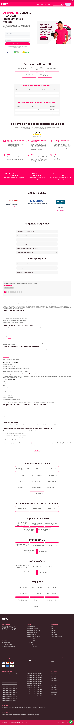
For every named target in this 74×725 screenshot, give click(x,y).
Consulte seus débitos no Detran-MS (34, 691)
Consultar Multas (30, 642)
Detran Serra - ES (51, 566)
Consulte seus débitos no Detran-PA (9, 694)
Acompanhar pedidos (57, 4)
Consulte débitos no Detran (32, 628)
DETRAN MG (22, 509)
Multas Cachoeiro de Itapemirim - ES (22, 545)
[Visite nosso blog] (27, 660)
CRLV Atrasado (37, 475)
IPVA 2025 (53, 630)
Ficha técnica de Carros (31, 651)
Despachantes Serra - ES (51, 523)
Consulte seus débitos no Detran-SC (9, 680)
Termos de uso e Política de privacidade (20, 47)
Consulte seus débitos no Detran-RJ (34, 673)
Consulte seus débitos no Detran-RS (34, 677)
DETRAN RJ (37, 509)
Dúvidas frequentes (8, 644)
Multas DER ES (22, 488)
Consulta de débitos (15, 619)
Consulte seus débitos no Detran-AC (9, 688)
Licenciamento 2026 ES (37, 68)
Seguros (28, 653)
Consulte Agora (16, 43)
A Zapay (37, 4)
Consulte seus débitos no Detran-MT (9, 692)
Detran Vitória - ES (44, 572)
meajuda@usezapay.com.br (9, 646)
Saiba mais (43, 707)
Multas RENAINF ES (37, 494)
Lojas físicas (6, 640)
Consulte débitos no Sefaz (32, 632)
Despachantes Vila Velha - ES (30, 530)
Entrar (67, 4)
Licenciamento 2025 (31, 638)
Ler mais (36, 450)
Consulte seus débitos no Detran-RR (9, 698)
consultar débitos (29, 442)
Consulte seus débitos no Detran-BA (34, 681)
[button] (37, 231)
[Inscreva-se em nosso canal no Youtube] (35, 660)
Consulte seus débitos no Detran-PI (9, 696)
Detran (23, 619)
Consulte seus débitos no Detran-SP (34, 675)
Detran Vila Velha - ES (30, 572)
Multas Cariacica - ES (37, 545)
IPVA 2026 (53, 632)
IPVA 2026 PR (51, 587)
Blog (45, 4)
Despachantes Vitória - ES (44, 530)
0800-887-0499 (7, 642)
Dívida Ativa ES (52, 475)
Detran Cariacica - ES (37, 566)
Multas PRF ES (51, 488)
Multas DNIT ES (37, 488)
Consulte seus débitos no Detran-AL (34, 687)
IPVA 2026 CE (51, 600)
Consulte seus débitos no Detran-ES (34, 683)
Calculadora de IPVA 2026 (22, 469)
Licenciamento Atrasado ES (44, 74)
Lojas (42, 4)
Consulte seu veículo (31, 626)
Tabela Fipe (29, 649)
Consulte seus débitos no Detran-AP (9, 686)
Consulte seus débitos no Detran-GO (9, 690)
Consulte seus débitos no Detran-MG (9, 676)
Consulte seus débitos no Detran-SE (34, 697)
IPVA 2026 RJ (37, 594)
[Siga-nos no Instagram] (33, 660)
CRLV (22, 475)
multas (9, 338)
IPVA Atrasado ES (52, 69)
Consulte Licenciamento (31, 634)
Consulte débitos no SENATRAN (33, 630)
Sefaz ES (22, 481)
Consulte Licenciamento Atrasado (33, 636)
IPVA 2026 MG (37, 587)
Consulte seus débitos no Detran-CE (9, 684)
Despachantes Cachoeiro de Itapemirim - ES (22, 523)
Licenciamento (6, 357)
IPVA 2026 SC (51, 594)
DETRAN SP (52, 509)
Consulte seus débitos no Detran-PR (9, 678)
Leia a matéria (13, 206)
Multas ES (29, 75)
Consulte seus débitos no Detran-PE (9, 682)
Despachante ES (37, 481)
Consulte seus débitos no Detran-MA (34, 689)
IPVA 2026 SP (22, 587)
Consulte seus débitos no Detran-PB (34, 693)
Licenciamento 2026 (31, 640)
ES (27, 619)
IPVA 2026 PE (37, 606)
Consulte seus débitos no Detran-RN (34, 679)
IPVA (44, 303)
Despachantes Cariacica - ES (37, 523)
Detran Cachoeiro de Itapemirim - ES (22, 566)
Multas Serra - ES (51, 545)
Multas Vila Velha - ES (30, 551)
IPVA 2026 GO (37, 600)
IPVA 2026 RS (22, 594)
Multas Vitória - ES (44, 551)
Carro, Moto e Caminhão (9, 287)
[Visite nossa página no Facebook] (30, 660)
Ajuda (49, 4)
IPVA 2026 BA (22, 600)
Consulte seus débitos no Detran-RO (34, 695)
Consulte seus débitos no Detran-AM (34, 685)
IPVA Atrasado (54, 634)
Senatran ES (52, 481)
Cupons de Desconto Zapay (57, 636)
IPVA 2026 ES (22, 69)
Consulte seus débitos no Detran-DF (9, 673)
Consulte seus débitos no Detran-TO (9, 700)
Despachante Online (31, 644)
